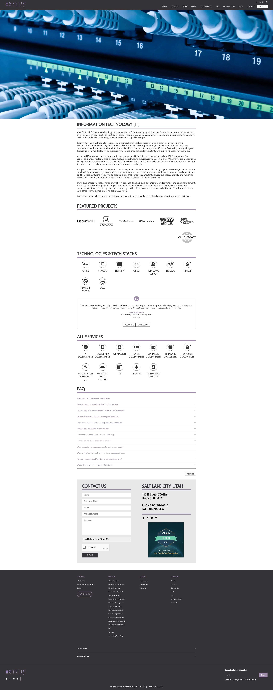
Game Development (114, 606)
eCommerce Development (116, 599)
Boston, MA (174, 603)
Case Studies (144, 584)
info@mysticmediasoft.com (85, 584)
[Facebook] (257, 2)
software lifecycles (172, 188)
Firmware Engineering (115, 614)
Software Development (115, 610)
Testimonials (144, 581)
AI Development (113, 581)
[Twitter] (260, 2)
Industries (143, 588)
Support (79, 588)
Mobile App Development (116, 584)
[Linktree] (267, 2)
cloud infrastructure (128, 159)
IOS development (114, 588)
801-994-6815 (81, 581)
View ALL (190, 474)
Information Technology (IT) (117, 621)
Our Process (175, 588)
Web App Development (116, 603)
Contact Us (143, 325)
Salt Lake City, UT (176, 599)
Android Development (115, 592)
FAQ (172, 592)
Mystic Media (229, 680)
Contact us (82, 196)
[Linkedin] (263, 2)
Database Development (116, 617)
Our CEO (173, 584)
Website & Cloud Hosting (116, 625)
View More (129, 325)
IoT (109, 628)
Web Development (114, 595)
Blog (172, 595)
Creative (111, 632)
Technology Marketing (115, 636)
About (173, 581)
